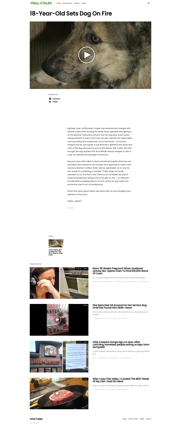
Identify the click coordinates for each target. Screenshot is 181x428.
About (125, 419)
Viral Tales (96, 281)
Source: (70, 207)
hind (94, 358)
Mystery (77, 3)
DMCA (142, 419)
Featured (78, 268)
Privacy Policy (133, 419)
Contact (148, 419)
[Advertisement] (99, 108)
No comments (120, 281)
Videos (83, 3)
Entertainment (67, 3)
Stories (59, 3)
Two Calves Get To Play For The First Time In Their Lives (56, 252)
